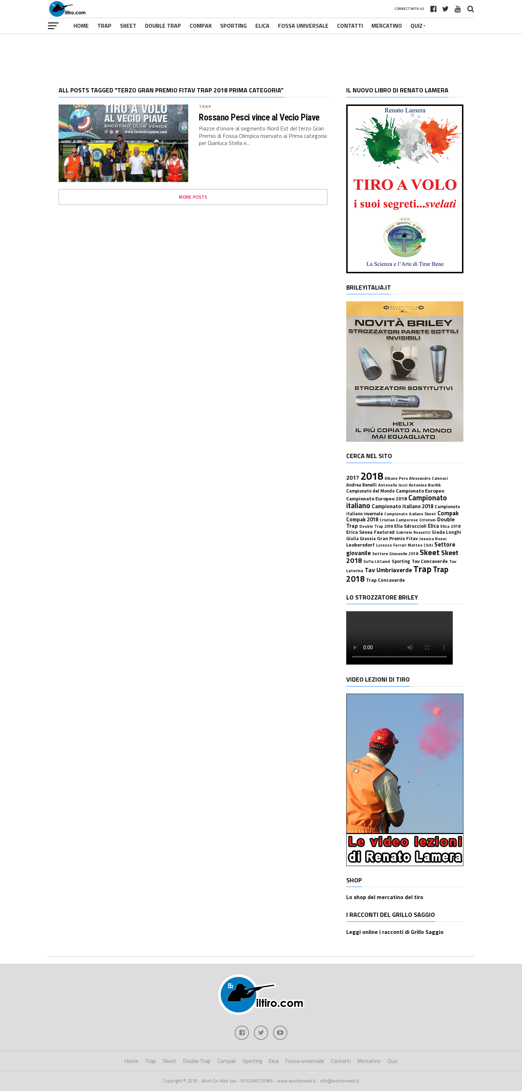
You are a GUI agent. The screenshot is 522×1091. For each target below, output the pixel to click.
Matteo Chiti (420, 545)
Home (81, 25)
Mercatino (386, 25)
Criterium (427, 520)
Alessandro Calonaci (428, 478)
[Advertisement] (261, 55)
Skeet (128, 25)
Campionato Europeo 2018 (376, 498)
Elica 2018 (450, 526)
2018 (371, 476)
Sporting (233, 25)
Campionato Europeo (420, 491)
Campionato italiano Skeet (410, 514)
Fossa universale (303, 25)
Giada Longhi (446, 532)
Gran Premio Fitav (397, 538)
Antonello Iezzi (392, 485)
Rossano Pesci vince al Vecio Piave (259, 117)
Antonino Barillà (425, 485)
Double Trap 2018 (376, 526)
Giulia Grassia (361, 538)
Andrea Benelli (361, 485)
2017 (352, 477)
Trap (104, 25)
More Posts (193, 196)
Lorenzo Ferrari (391, 545)
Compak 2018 (362, 519)
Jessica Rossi (432, 538)
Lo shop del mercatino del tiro (384, 897)
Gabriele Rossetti (413, 532)
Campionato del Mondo (370, 491)
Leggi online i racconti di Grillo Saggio (395, 932)
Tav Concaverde (430, 561)
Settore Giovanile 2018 (395, 553)
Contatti (350, 25)
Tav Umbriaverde (388, 570)
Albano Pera (396, 478)
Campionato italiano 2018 (402, 506)
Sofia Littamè (376, 561)
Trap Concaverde (385, 580)
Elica (262, 25)
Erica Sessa (359, 532)
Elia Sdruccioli (410, 526)
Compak (201, 25)
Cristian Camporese (399, 520)
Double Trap (163, 25)
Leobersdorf (360, 545)
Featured (384, 532)
